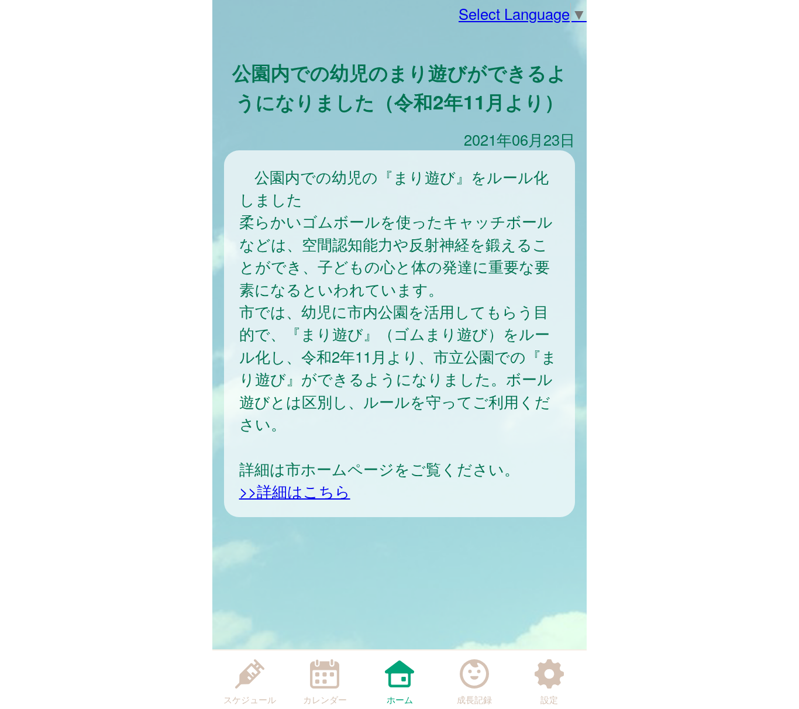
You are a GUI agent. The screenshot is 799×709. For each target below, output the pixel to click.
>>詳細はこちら (294, 490)
